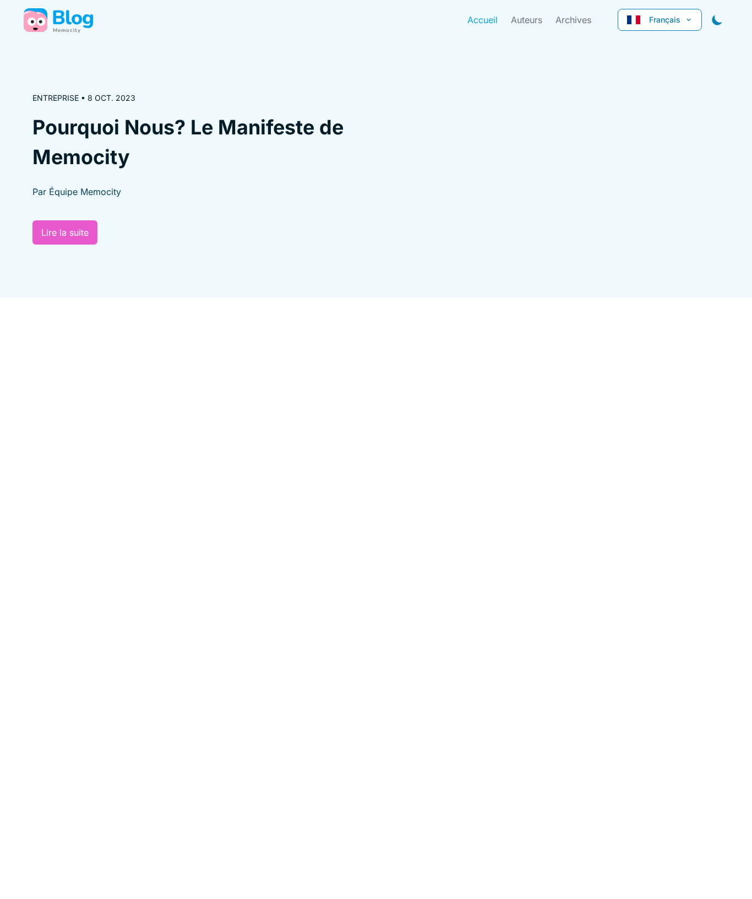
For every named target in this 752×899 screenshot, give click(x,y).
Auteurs (526, 19)
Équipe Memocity (85, 191)
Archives (573, 19)
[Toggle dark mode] (717, 20)
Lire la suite (65, 232)
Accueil (482, 19)
